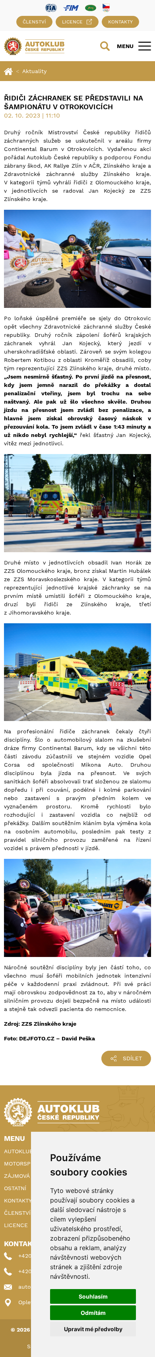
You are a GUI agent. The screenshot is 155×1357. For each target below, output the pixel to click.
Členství (34, 22)
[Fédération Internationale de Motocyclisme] (71, 7)
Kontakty (120, 22)
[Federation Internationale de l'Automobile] (51, 7)
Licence (72, 22)
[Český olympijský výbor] (106, 7)
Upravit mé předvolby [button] (93, 1329)
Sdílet (132, 1058)
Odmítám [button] (93, 1312)
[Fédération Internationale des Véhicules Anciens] (90, 7)
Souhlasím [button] (93, 1296)
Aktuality (34, 71)
